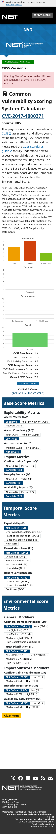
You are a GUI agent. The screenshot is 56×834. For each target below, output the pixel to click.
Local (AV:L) (12, 421)
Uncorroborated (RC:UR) (19, 585)
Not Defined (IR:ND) (16, 690)
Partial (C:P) (27, 466)
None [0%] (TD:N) (15, 655)
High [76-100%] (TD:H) (17, 662)
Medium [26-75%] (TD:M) (19, 659)
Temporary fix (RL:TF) (17, 560)
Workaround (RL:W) (16, 564)
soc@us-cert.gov (46, 824)
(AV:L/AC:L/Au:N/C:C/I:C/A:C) (28, 393)
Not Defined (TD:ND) (17, 651)
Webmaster (7, 811)
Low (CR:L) (37, 677)
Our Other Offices (37, 811)
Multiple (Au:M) (14, 447)
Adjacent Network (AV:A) (35, 421)
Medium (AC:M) (30, 434)
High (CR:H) (32, 681)
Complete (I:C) (13, 482)
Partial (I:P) (26, 479)
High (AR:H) (32, 707)
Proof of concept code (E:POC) (22, 535)
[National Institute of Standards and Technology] (22, 789)
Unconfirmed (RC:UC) (17, 581)
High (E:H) (11, 543)
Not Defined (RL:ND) (17, 552)
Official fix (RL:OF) (15, 556)
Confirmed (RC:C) (15, 589)
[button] (42, 15)
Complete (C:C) (14, 469)
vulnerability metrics (17, 61)
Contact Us (20, 811)
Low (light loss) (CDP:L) (18, 630)
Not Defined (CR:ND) (17, 677)
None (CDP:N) (40, 626)
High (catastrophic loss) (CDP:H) (23, 642)
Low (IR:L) (36, 690)
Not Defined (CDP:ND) (18, 626)
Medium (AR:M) (14, 707)
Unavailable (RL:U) (15, 568)
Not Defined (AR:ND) (17, 703)
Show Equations (28, 383)
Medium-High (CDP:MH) (19, 638)
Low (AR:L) (37, 703)
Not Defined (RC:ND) (17, 577)
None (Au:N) (12, 451)
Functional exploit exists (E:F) (21, 539)
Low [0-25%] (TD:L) (38, 655)
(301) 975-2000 (9, 806)
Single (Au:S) (32, 447)
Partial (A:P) (27, 492)
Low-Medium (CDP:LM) (18, 634)
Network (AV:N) (14, 425)
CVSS (5, 133)
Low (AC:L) (11, 438)
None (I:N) (11, 479)
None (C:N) (12, 466)
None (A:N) (12, 492)
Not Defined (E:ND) (16, 527)
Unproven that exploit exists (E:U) (24, 532)
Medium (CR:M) (14, 681)
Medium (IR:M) (14, 694)
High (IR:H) (31, 694)
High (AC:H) (12, 434)
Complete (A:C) (14, 496)
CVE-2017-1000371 (23, 116)
